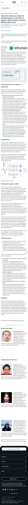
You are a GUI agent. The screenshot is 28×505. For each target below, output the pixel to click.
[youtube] (12, 489)
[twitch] (9, 489)
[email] (16, 489)
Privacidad (4, 497)
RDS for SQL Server (14, 441)
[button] (14, 8)
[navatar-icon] (25, 2)
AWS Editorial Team (6, 24)
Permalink (3, 27)
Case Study (12, 439)
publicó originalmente (16, 34)
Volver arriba (13, 493)
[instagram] (7, 489)
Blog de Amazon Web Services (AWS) (9, 13)
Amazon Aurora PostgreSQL (11, 157)
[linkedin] (5, 489)
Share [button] (9, 27)
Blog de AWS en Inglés (19, 320)
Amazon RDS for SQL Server (9, 134)
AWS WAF (24, 224)
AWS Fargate (22, 133)
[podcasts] (14, 489)
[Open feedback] (26, 252)
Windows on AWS (22, 441)
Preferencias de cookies (6, 499)
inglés (2, 37)
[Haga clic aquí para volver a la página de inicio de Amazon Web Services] (14, 2)
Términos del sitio (11, 497)
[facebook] (3, 489)
